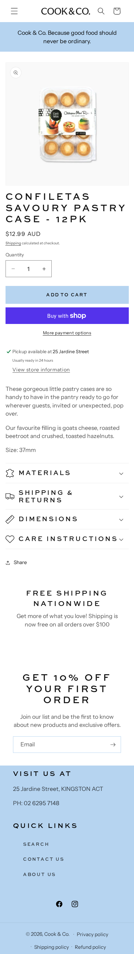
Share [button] (20, 562)
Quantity (15, 255)
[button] (14, 11)
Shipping (13, 243)
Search (36, 844)
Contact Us (43, 859)
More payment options (67, 332)
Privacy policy (92, 934)
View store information (41, 370)
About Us (39, 874)
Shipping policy (51, 947)
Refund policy (90, 947)
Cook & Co (56, 934)
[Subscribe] (113, 744)
